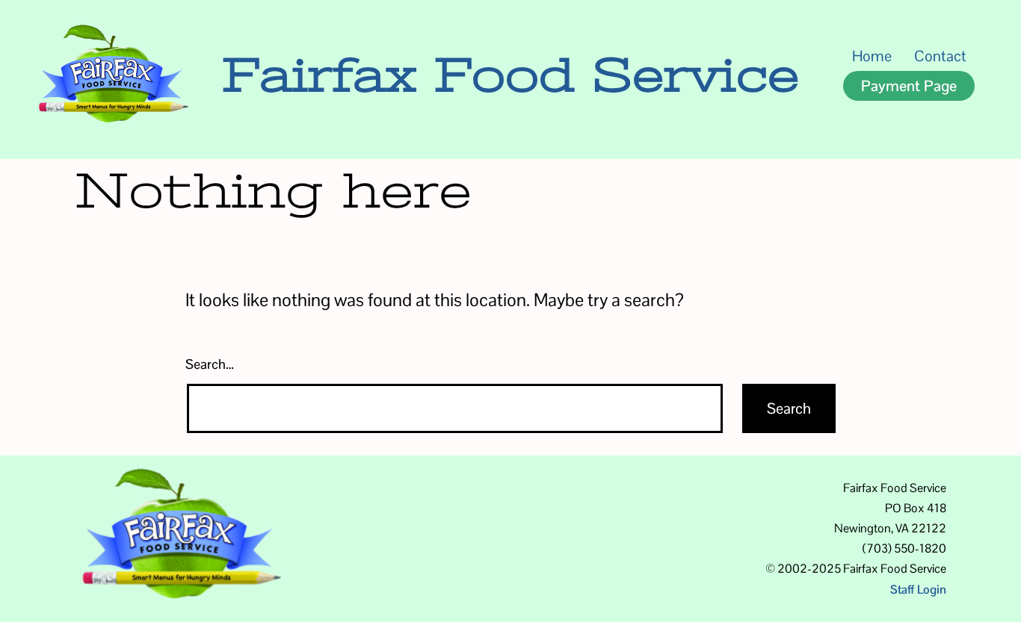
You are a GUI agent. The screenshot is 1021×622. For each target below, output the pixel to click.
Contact (940, 56)
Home (872, 56)
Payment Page (909, 86)
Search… (209, 364)
